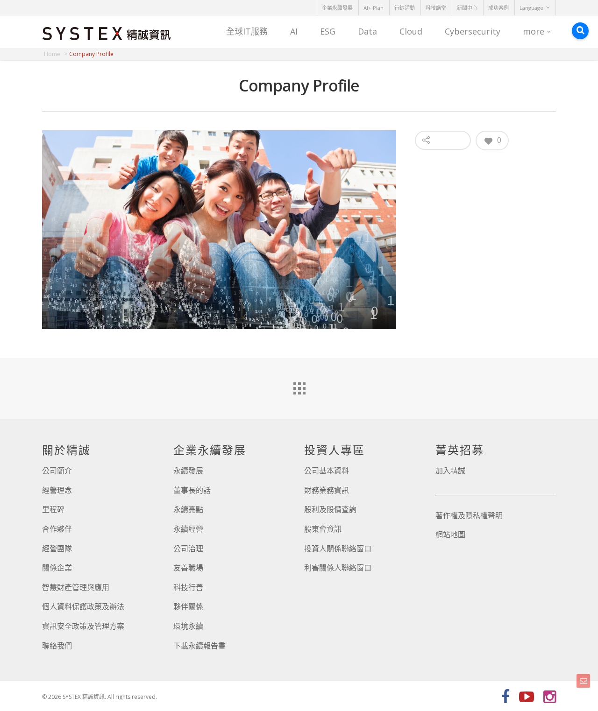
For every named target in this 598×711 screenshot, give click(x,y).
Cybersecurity (472, 31)
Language (531, 7)
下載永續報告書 (199, 646)
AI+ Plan (373, 7)
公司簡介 (57, 470)
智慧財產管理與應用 (75, 587)
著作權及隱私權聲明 (469, 515)
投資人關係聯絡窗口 (337, 548)
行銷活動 (404, 7)
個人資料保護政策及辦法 (83, 606)
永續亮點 (188, 509)
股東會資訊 (323, 529)
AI (294, 31)
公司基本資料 (326, 470)
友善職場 (188, 568)
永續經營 (188, 529)
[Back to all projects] (299, 386)
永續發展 (188, 470)
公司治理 (188, 548)
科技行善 (188, 587)
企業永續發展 (337, 7)
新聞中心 (467, 7)
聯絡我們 (57, 646)
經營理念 (57, 490)
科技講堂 (436, 7)
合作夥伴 (57, 529)
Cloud (410, 31)
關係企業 (57, 568)
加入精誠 (450, 470)
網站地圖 (450, 534)
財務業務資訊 (326, 490)
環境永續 (188, 626)
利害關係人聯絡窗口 (337, 568)
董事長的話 (192, 490)
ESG (327, 31)
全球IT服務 (247, 31)
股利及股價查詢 (330, 509)
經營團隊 (57, 548)
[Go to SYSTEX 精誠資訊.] (55, 54)
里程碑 (53, 509)
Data (367, 31)
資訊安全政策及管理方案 (83, 626)
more (533, 31)
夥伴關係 (188, 606)
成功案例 (498, 7)
